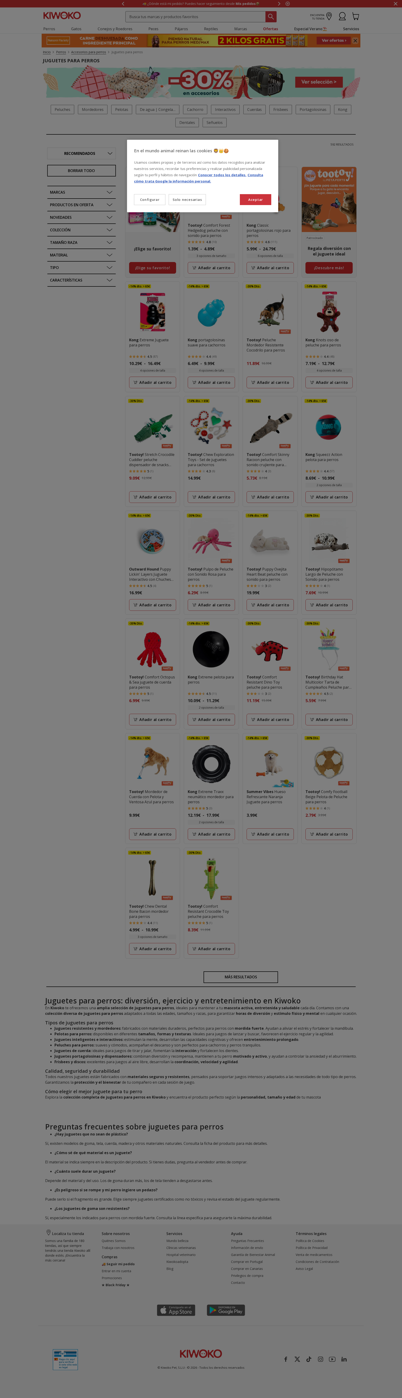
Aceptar (255, 199)
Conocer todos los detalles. (222, 175)
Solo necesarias (187, 199)
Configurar (150, 199)
